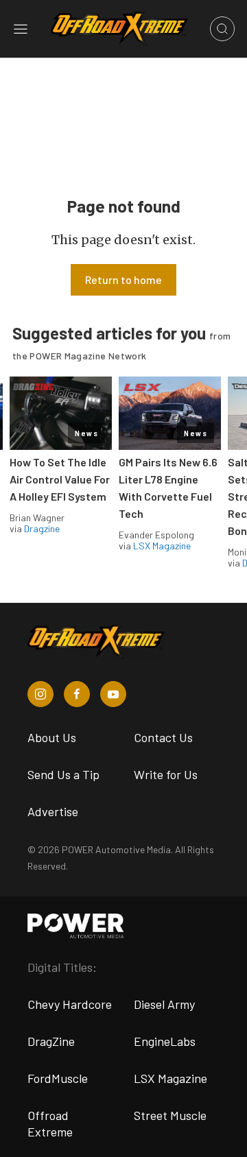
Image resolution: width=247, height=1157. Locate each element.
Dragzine (42, 528)
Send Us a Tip (63, 774)
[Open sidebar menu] (20, 29)
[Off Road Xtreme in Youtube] (113, 694)
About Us (51, 737)
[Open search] (222, 28)
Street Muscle (170, 1115)
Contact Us (163, 737)
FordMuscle (57, 1078)
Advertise (52, 811)
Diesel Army (164, 1004)
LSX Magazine (162, 545)
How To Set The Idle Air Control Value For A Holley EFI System (60, 479)
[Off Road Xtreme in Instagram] (40, 694)
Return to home (123, 279)
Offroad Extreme (50, 1123)
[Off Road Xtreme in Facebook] (77, 694)
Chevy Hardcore (69, 1004)
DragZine (51, 1041)
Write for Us (166, 774)
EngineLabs (165, 1041)
